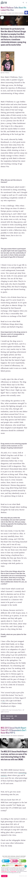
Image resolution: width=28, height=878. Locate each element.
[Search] (23, 3)
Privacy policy (14, 871)
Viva (20, 77)
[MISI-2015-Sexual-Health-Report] (14, 743)
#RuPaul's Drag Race (6, 718)
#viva (12, 718)
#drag (3, 716)
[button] (26, 12)
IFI (3, 701)
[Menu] (26, 3)
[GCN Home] (4, 3)
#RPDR (15, 716)
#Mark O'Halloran (9, 716)
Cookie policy (4, 871)
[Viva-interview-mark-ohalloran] (14, 21)
